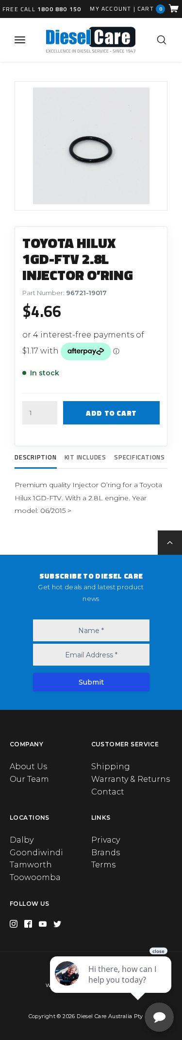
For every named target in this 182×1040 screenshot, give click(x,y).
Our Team (29, 779)
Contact (107, 791)
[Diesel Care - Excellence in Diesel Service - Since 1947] (90, 39)
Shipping (110, 766)
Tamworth (31, 864)
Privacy (105, 840)
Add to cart (111, 413)
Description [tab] (36, 457)
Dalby (21, 840)
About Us (28, 766)
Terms (103, 864)
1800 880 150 (59, 9)
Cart (150, 8)
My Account (110, 8)
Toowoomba (35, 877)
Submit (91, 682)
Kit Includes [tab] (85, 457)
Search (161, 40)
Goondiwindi (36, 852)
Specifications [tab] (139, 457)
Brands (105, 852)
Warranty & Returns (130, 779)
